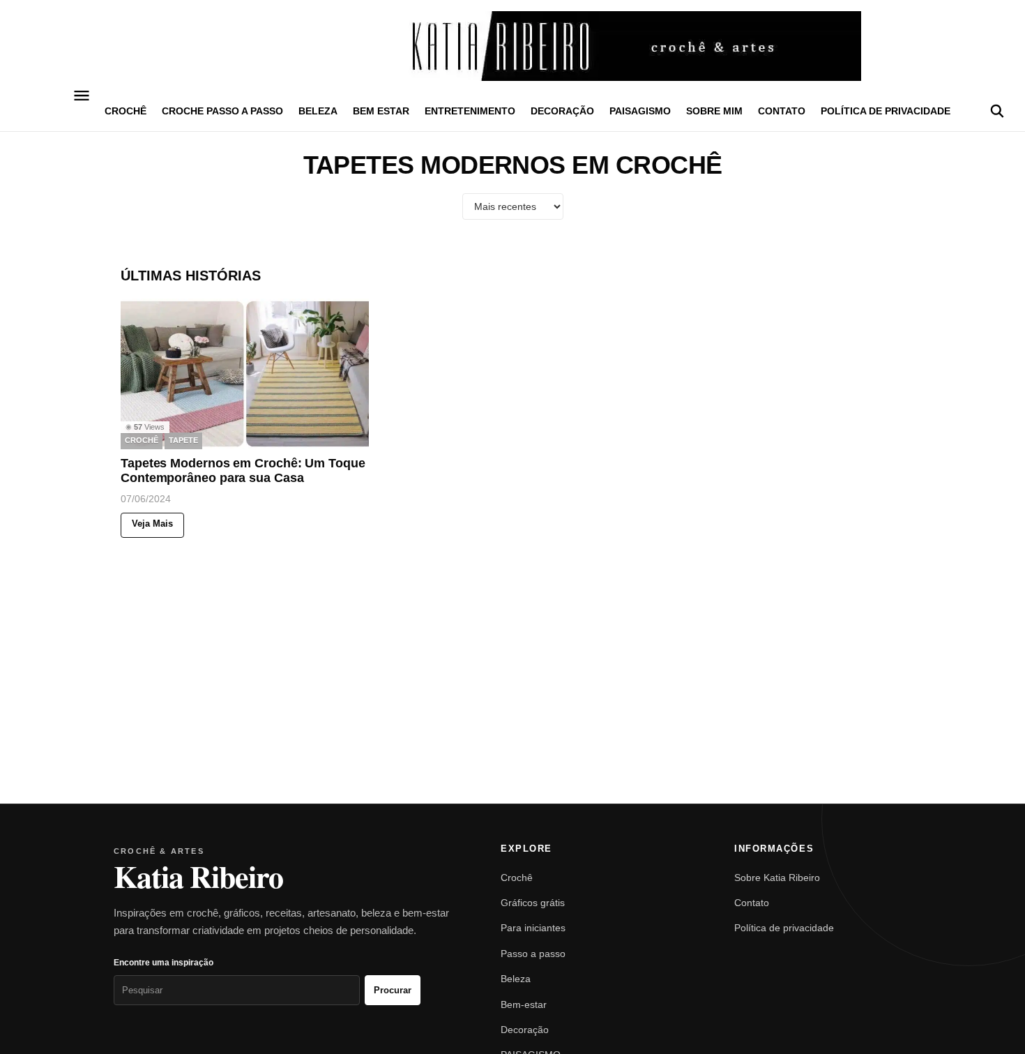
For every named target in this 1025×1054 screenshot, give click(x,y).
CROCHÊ (125, 110)
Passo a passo (533, 953)
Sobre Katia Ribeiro (777, 877)
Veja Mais (152, 524)
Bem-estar (524, 1004)
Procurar (392, 990)
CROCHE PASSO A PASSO (222, 110)
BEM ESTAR (381, 110)
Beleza (516, 978)
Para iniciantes (533, 927)
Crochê (517, 877)
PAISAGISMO (640, 110)
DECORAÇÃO (562, 110)
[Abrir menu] (82, 95)
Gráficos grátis (533, 902)
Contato (781, 110)
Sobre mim (714, 110)
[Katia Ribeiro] (512, 46)
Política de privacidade (885, 110)
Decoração (525, 1029)
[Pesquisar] (997, 111)
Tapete (183, 441)
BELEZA (317, 110)
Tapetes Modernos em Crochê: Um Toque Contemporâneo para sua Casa (243, 470)
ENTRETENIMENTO (470, 110)
